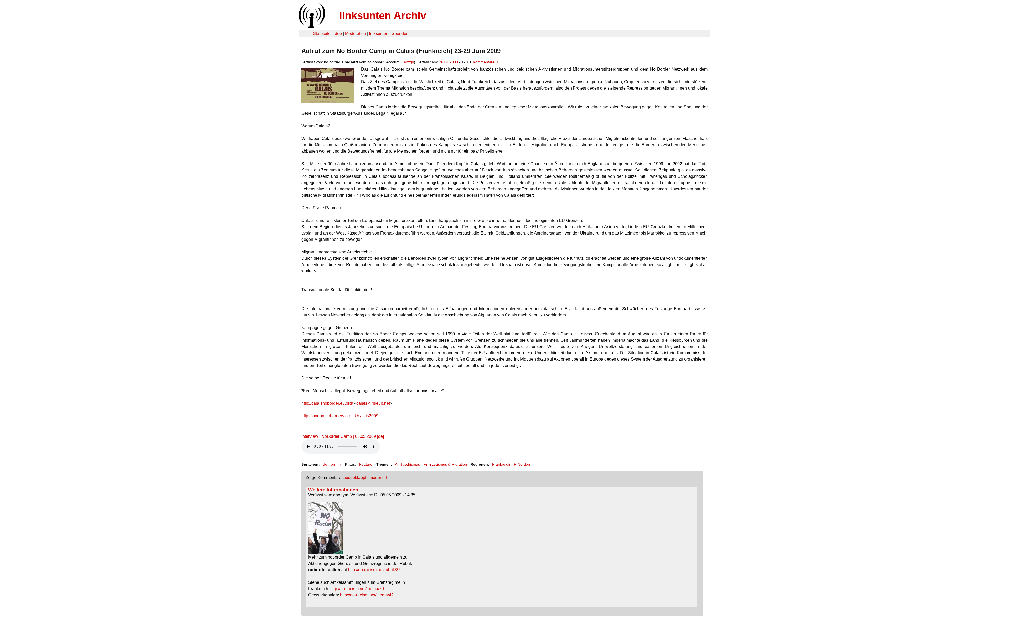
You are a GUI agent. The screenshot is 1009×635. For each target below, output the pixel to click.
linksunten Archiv (382, 15)
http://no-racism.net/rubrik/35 (374, 570)
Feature (365, 464)
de (325, 464)
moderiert (378, 477)
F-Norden (522, 464)
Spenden (400, 33)
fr (340, 464)
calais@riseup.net (373, 403)
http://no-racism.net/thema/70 (357, 588)
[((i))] (311, 26)
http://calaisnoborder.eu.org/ (327, 403)
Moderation (355, 33)
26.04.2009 (448, 62)
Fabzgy (407, 62)
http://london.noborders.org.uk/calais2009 (339, 416)
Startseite (322, 33)
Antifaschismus (407, 464)
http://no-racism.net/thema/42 (367, 595)
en (333, 464)
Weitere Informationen (333, 489)
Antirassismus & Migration (445, 464)
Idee (338, 33)
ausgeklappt (354, 477)
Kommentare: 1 (486, 62)
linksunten (378, 33)
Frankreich (501, 464)
